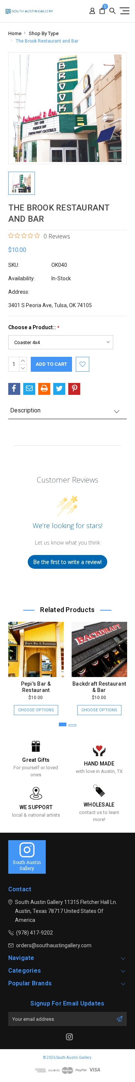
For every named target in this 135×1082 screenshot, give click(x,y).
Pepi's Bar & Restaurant (36, 687)
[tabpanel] (36, 664)
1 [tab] (62, 724)
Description (25, 410)
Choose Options (36, 710)
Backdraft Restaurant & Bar (99, 687)
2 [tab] (72, 725)
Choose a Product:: (33, 327)
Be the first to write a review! (67, 561)
